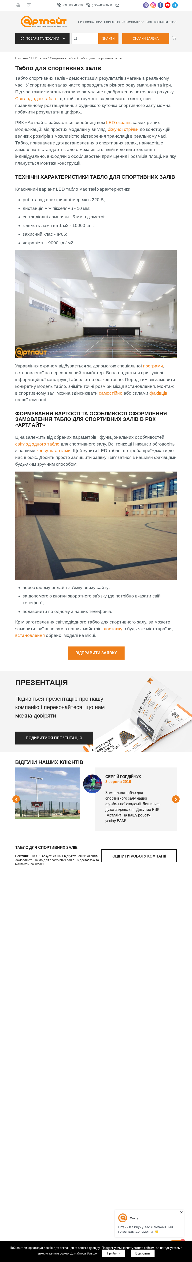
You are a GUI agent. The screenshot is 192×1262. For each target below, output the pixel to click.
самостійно (111, 393)
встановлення (30, 635)
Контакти (161, 22)
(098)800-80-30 (73, 5)
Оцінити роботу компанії (139, 856)
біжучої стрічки (123, 129)
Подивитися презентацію (54, 738)
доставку (114, 628)
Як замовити (131, 22)
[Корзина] (174, 38)
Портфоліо (112, 22)
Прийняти (113, 1253)
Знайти (108, 38)
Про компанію (88, 22)
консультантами (53, 450)
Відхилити (142, 1253)
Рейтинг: (22, 856)
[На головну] (44, 22)
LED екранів (119, 122)
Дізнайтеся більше (83, 1253)
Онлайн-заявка (146, 38)
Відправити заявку (96, 653)
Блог (149, 22)
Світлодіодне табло (35, 98)
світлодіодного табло (37, 444)
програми (153, 365)
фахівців (158, 393)
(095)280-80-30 (102, 5)
